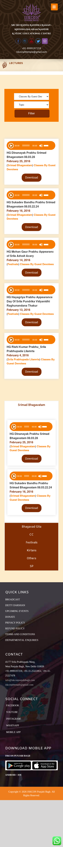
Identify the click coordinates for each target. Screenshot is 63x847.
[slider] (49, 146)
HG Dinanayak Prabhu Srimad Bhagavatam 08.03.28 (26, 155)
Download (31, 177)
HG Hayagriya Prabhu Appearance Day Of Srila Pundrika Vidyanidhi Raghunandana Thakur (29, 301)
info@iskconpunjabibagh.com (20, 680)
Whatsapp (12, 725)
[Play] (10, 145)
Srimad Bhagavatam (20, 165)
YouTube (12, 712)
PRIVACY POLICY (15, 622)
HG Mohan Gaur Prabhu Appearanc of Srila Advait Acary (30, 253)
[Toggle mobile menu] (54, 7)
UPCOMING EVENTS (17, 611)
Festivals (13, 264)
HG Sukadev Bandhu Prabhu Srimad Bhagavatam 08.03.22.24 (31, 204)
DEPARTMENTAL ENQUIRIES (21, 640)
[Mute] (41, 145)
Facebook (12, 705)
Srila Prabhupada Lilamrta (23, 359)
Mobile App (13, 732)
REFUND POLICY (15, 628)
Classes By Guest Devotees (37, 264)
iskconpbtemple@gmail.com (31, 51)
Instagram (13, 719)
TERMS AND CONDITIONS (20, 634)
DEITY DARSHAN (15, 605)
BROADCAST (12, 599)
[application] (31, 145)
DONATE (10, 617)
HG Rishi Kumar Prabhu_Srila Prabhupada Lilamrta (26, 349)
